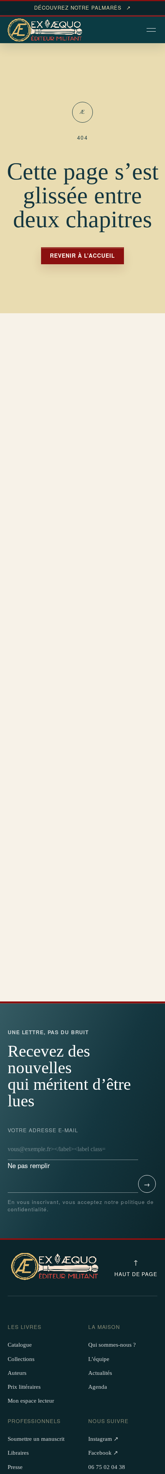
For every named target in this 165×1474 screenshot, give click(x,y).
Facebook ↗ (103, 1453)
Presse (15, 1467)
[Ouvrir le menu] (152, 30)
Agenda (97, 1387)
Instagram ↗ (103, 1439)
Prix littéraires (24, 1387)
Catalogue (20, 1345)
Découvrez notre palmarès (82, 7)
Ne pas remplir (43, 1148)
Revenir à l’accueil (82, 255)
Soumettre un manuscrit (36, 1439)
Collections (21, 1359)
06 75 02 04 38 (106, 1467)
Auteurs (17, 1373)
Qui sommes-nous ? (112, 1345)
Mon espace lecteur (31, 1401)
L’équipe (98, 1359)
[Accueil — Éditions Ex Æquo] (46, 30)
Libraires (18, 1453)
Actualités (100, 1373)
